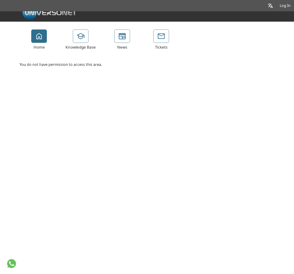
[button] (270, 5)
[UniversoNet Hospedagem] (49, 11)
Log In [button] (285, 5)
